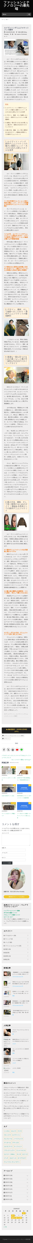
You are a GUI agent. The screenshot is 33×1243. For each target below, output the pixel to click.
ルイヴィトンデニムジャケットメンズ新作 (14, 735)
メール (4, 852)
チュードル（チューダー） (12, 1162)
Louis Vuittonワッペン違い (8, 795)
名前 (4, 847)
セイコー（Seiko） (9, 1154)
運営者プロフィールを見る (16, 896)
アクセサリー (10, 935)
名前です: (6, 891)
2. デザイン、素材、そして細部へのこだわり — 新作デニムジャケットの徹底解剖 (16, 117)
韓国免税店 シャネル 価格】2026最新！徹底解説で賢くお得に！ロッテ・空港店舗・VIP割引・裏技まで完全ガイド (20, 1003)
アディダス (15, 1142)
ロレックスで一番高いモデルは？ (21, 759)
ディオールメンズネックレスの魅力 (14, 1100)
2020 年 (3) (8, 1196)
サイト (4, 857)
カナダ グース (8, 1146)
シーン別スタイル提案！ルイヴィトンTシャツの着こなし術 (24, 815)
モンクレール (8, 1138)
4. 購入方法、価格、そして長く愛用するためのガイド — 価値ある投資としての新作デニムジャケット (16, 132)
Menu (4, 14)
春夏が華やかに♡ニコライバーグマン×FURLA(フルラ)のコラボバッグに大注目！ (20, 1041)
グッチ (6, 1158)
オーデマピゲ (22, 1158)
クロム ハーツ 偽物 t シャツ (12, 915)
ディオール (7, 1142)
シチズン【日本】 (16, 1068)
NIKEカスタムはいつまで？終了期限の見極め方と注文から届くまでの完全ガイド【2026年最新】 (20, 983)
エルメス (13, 1131)
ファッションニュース (13, 946)
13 (16, 1218)
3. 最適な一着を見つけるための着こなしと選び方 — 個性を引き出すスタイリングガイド (16, 125)
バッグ (13, 767)
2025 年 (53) (8, 1179)
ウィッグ (9, 939)
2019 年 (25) (8, 1199)
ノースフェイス (18, 1138)
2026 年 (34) (8, 1175)
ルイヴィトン (11, 714)
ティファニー (18, 1146)
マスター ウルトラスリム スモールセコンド (20, 1030)
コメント (5, 833)
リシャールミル (21, 1150)
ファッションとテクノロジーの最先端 (17, 5)
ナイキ (20, 1131)
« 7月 (5, 1227)
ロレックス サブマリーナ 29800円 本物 (20, 1049)
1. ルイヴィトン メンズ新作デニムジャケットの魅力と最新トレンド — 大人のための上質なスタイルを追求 (16, 110)
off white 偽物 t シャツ (10, 912)
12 (13, 1218)
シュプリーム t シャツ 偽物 (12, 910)
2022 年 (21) (8, 1189)
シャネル (7, 1131)
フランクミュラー (9, 1150)
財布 (8, 956)
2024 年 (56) (8, 1182)
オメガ (19, 1154)
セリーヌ (25, 1154)
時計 (8, 949)
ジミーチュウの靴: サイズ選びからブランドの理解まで (20, 1059)
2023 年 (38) (8, 1185)
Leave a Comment (22, 34)
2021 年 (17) (8, 1192)
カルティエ (13, 1158)
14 (20, 1218)
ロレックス (7, 1135)
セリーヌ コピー (8, 917)
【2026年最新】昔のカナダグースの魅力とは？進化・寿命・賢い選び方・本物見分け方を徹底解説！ (20, 1012)
